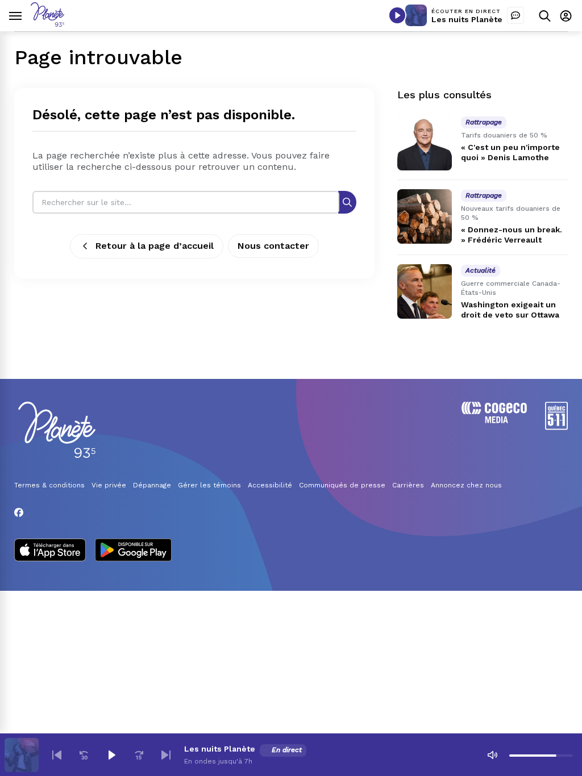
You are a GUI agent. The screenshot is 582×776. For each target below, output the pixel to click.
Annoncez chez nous (466, 485)
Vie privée (109, 485)
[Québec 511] (556, 427)
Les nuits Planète (466, 19)
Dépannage (152, 485)
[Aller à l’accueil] (47, 23)
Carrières (408, 485)
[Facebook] (18, 512)
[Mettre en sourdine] (492, 755)
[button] (56, 755)
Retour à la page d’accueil (154, 245)
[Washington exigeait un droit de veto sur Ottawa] (424, 291)
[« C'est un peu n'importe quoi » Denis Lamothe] (424, 143)
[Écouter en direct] (397, 15)
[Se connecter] (566, 15)
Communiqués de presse (342, 485)
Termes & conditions (49, 485)
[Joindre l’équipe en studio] (515, 15)
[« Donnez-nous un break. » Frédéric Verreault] (424, 216)
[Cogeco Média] (494, 420)
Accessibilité (270, 485)
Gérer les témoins (209, 485)
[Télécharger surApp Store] (50, 551)
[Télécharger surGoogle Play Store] (133, 551)
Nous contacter (273, 245)
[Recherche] (347, 202)
